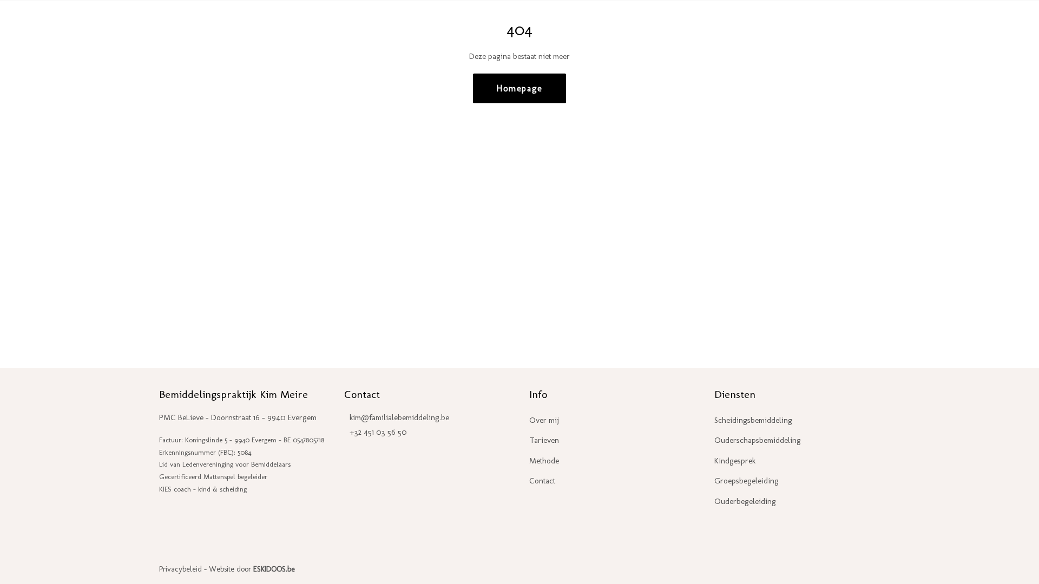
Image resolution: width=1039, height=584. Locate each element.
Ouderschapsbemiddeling (757, 440)
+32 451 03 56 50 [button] (378, 432)
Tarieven (807, 25)
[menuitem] (650, 25)
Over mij (544, 420)
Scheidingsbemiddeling (753, 420)
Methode (544, 461)
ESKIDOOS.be (274, 569)
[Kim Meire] (104, 25)
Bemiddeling (648, 25)
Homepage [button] (519, 88)
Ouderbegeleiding (731, 25)
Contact (857, 25)
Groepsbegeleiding (746, 481)
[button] (999, 25)
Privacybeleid (180, 569)
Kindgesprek (734, 461)
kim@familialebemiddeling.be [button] (399, 417)
